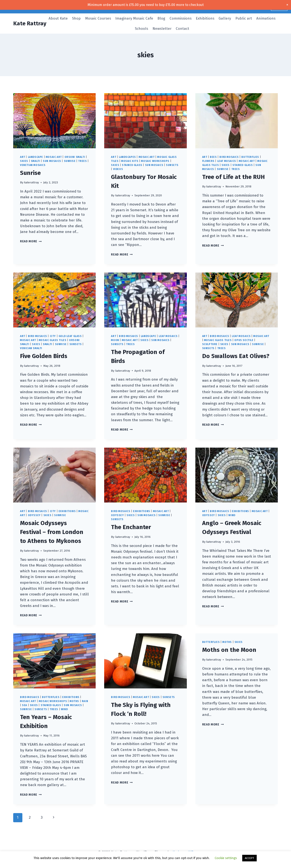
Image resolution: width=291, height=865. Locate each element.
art (22, 157)
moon (115, 340)
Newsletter (162, 28)
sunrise (70, 161)
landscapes (127, 157)
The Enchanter (131, 527)
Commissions (181, 18)
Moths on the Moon (229, 649)
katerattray (31, 182)
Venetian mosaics (33, 165)
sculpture (210, 344)
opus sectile (243, 340)
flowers (208, 161)
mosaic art (54, 157)
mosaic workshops (155, 161)
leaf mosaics (226, 161)
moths (74, 701)
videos (118, 169)
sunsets (172, 165)
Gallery (225, 18)
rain (85, 701)
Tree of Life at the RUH (233, 176)
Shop (76, 18)
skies (24, 161)
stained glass (132, 165)
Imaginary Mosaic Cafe (134, 18)
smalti (35, 161)
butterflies (250, 157)
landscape (35, 157)
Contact (182, 28)
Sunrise (30, 172)
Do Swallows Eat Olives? (235, 356)
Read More (31, 241)
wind (231, 515)
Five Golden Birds (43, 356)
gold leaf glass (70, 336)
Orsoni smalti (75, 157)
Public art (243, 18)
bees (213, 157)
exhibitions (67, 511)
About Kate (58, 18)
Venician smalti (31, 348)
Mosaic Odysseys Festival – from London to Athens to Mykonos (51, 532)
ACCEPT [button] (249, 858)
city (53, 336)
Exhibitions (205, 18)
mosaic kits (129, 161)
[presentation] (54, 120)
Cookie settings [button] (226, 858)
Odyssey (34, 515)
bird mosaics (229, 157)
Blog (161, 18)
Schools (141, 28)
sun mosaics (52, 161)
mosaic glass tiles (52, 340)
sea (24, 705)
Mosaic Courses (98, 18)
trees (82, 161)
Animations (265, 18)
